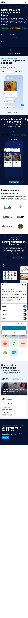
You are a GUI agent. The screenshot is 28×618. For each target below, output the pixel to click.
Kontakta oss (5, 437)
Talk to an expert (14, 182)
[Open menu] (25, 2)
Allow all (14, 327)
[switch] (25, 310)
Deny (14, 332)
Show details (21, 323)
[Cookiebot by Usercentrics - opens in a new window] (21, 285)
